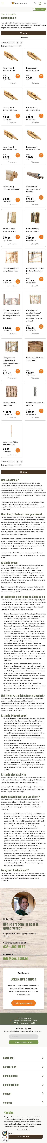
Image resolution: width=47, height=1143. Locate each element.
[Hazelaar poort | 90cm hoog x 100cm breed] (11, 257)
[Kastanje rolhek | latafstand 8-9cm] (35, 217)
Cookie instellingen (23, 1130)
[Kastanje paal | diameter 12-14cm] (35, 96)
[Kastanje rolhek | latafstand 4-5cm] (11, 217)
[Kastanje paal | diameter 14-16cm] (11, 136)
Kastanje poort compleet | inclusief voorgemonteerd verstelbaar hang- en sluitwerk (34, 315)
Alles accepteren (23, 1137)
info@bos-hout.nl (15, 958)
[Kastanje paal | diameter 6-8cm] (11, 57)
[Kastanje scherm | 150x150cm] (11, 391)
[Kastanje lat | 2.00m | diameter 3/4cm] (11, 431)
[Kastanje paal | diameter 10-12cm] (11, 96)
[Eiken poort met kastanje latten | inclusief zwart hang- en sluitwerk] (11, 347)
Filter (25, 33)
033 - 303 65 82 (14, 946)
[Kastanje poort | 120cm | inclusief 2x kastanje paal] (35, 257)
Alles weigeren (9, 1133)
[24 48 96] (11, 42)
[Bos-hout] (19, 3)
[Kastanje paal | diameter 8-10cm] (35, 57)
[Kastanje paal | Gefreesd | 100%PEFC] (11, 175)
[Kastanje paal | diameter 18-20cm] (35, 136)
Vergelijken (13, 83)
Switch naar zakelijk (23, 1003)
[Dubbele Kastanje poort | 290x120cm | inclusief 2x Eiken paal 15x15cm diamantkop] (11, 299)
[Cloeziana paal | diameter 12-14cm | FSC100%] (35, 175)
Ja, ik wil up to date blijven (23, 1042)
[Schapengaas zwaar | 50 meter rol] (35, 391)
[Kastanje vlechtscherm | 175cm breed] (35, 347)
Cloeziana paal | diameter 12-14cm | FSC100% (33, 189)
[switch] (5, 1140)
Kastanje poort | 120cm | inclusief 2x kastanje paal (35, 270)
